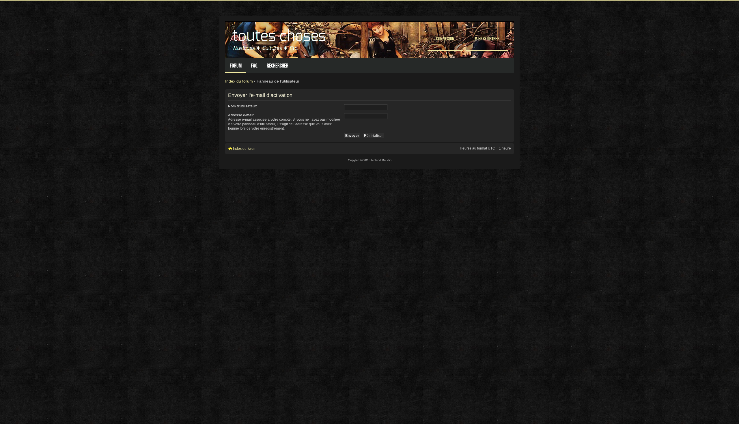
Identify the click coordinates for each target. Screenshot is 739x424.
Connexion (445, 38)
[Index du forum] (279, 38)
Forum (236, 66)
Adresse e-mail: (241, 115)
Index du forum (239, 81)
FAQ (254, 66)
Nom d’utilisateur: (242, 106)
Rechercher (277, 66)
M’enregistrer (487, 38)
